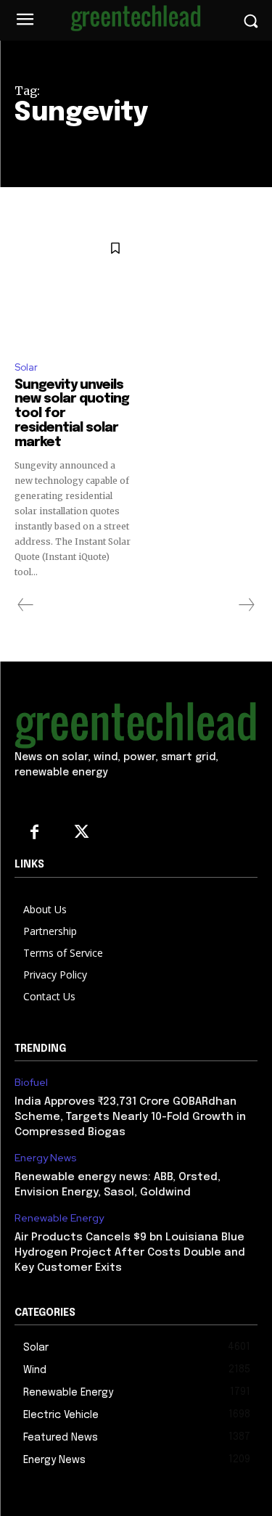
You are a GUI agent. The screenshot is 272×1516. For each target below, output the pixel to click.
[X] (82, 833)
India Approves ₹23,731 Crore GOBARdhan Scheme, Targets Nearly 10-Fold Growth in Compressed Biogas (130, 1117)
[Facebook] (34, 833)
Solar (26, 367)
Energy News (46, 1158)
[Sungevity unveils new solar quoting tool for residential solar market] (74, 290)
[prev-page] (26, 605)
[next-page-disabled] (245, 605)
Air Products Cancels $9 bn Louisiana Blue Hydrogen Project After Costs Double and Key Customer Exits (130, 1253)
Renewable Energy (59, 1218)
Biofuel (31, 1082)
